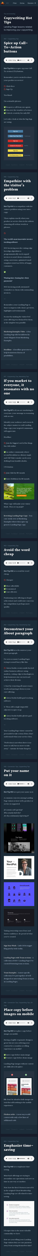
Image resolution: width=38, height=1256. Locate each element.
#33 (5, 625)
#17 (5, 376)
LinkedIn (22, 165)
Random (31, 3)
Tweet (8, 165)
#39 (5, 1002)
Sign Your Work (10, 946)
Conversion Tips (13, 766)
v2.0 (7, 3)
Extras (22, 3)
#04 (5, 39)
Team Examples (10, 973)
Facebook (14, 165)
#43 (5, 1141)
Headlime (8, 350)
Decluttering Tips (24, 625)
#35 (5, 766)
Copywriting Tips (13, 39)
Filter (15, 3)
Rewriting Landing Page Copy (16, 516)
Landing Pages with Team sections (17, 958)
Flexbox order (9, 1114)
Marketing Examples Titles (14, 332)
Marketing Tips (24, 376)
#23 (5, 545)
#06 (5, 177)
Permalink (29, 165)
